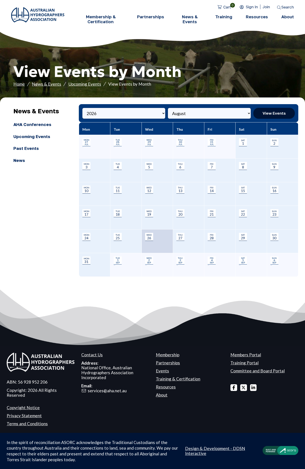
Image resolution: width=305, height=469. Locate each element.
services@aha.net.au (107, 390)
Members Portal (245, 354)
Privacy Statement (24, 415)
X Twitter (243, 387)
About (287, 16)
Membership (167, 354)
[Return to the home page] (37, 20)
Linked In (253, 387)
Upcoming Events (84, 84)
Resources (257, 16)
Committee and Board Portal (257, 370)
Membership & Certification (101, 19)
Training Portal (244, 362)
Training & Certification (178, 378)
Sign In (252, 6)
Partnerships (150, 16)
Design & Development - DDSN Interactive (215, 451)
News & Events (190, 19)
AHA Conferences (32, 124)
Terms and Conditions (27, 423)
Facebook (233, 387)
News (19, 160)
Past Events (26, 148)
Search (287, 7)
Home (19, 84)
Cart (227, 7)
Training (223, 16)
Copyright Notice (23, 407)
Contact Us (92, 354)
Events (162, 370)
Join (266, 6)
